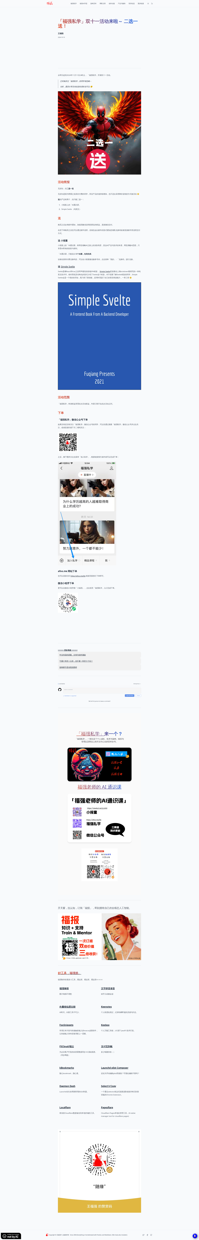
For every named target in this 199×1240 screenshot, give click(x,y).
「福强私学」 (90, 733)
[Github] (151, 1235)
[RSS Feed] (152, 3)
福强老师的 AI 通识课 (99, 787)
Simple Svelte (68, 266)
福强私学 (74, 3)
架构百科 (93, 3)
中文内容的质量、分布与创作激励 (72, 655)
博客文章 (103, 3)
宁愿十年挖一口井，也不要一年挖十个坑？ (76, 661)
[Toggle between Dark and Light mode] (148, 3)
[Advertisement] (99, 52)
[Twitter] (143, 1235)
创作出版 (112, 3)
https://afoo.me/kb (78, 576)
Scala (116, 1235)
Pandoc (99, 1235)
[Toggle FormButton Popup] (195, 1236)
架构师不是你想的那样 (68, 667)
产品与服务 (122, 3)
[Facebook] (147, 1235)
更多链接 (141, 3)
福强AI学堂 (83, 3)
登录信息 (132, 3)
